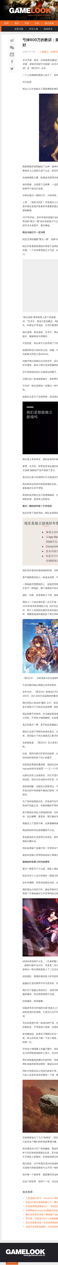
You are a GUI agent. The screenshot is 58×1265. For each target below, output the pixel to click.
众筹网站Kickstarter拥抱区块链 (42, 1210)
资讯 (16, 23)
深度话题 (18, 28)
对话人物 (33, 28)
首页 (6, 23)
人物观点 (44, 51)
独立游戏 (49, 23)
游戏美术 (48, 28)
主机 (37, 23)
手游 (26, 23)
